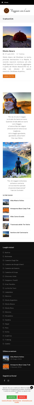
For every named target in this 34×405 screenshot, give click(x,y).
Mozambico (9, 316)
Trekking (21, 54)
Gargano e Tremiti (11, 280)
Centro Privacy (7, 400)
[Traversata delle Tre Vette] (6, 226)
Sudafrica (8, 336)
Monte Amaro (9, 51)
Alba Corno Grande (17, 216)
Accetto (11, 397)
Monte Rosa (9, 308)
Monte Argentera (11, 300)
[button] (17, 2)
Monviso (8, 312)
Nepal (7, 324)
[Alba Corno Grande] (6, 218)
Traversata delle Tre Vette (20, 224)
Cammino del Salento (12, 268)
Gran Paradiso (10, 284)
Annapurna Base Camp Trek (20, 208)
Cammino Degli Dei (11, 260)
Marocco (8, 296)
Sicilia (7, 332)
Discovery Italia (10, 276)
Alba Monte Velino (17, 200)
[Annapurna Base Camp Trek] (6, 210)
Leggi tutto (9, 76)
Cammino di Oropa (11, 272)
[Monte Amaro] (17, 46)
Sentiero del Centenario (19, 232)
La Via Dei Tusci (10, 288)
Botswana (8, 256)
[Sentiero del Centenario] (6, 234)
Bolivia (7, 252)
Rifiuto (22, 397)
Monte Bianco (10, 304)
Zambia (7, 344)
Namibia (8, 320)
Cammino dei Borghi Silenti (14, 264)
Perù (6, 328)
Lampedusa (9, 292)
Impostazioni (17, 400)
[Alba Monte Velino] (6, 202)
